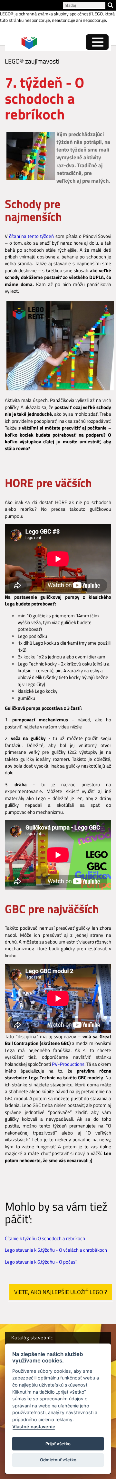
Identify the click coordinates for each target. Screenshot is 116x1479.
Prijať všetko (58, 1443)
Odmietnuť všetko (58, 1459)
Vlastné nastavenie (33, 1426)
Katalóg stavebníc (32, 1337)
